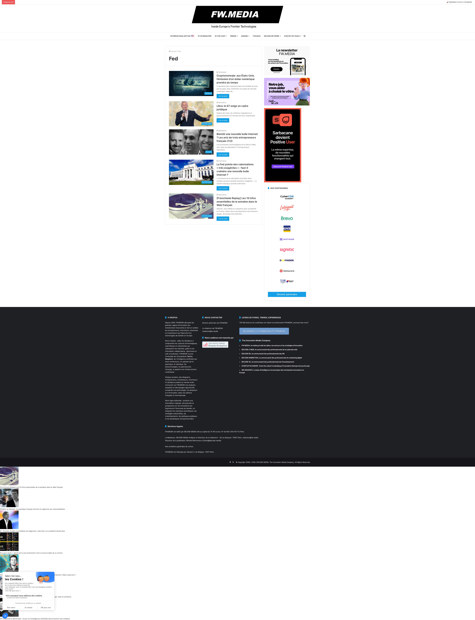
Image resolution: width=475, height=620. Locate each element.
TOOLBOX (257, 36)
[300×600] (282, 182)
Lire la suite (222, 96)
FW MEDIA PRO (205, 36)
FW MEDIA (246, 345)
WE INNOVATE (247, 370)
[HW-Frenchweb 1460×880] (287, 105)
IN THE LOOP (220, 36)
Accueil (173, 51)
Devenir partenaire (287, 294)
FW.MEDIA (180, 323)
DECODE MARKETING (250, 358)
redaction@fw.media (210, 331)
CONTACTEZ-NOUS (292, 36)
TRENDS (233, 36)
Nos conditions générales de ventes (179, 446)
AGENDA (244, 36)
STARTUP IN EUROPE (250, 366)
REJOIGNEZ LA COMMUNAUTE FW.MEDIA (264, 331)
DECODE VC (246, 362)
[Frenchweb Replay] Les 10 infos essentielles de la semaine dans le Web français (237, 202)
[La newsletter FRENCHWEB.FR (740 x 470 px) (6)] (287, 75)
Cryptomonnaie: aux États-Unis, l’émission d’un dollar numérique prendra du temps (236, 79)
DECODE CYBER (248, 350)
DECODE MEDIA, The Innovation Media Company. (275, 462)
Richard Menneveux (194, 441)
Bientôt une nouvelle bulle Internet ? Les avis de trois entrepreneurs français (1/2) (237, 137)
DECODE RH (246, 354)
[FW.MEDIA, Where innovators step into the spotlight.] (237, 18)
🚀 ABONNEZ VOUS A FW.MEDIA (459, 2)
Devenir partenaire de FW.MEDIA (214, 323)
